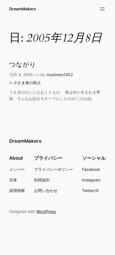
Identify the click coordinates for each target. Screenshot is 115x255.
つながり (22, 65)
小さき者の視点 (27, 82)
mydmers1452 (60, 74)
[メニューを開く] (102, 9)
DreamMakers (22, 8)
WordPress (46, 211)
